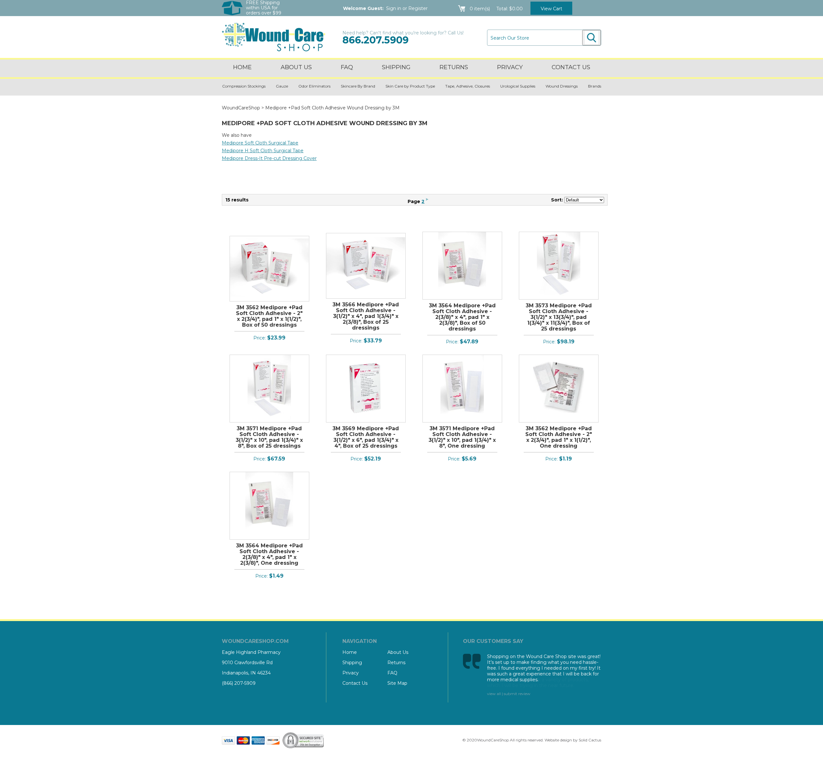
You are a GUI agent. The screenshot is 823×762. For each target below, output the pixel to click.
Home (242, 67)
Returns (453, 67)
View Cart (551, 9)
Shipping (396, 67)
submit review (517, 693)
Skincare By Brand (358, 86)
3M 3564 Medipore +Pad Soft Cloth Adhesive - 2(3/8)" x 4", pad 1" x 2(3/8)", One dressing (269, 554)
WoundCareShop (241, 108)
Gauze (282, 86)
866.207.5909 (375, 40)
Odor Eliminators (314, 86)
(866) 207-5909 (239, 683)
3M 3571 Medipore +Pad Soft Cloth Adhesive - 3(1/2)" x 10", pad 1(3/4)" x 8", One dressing (462, 437)
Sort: (557, 200)
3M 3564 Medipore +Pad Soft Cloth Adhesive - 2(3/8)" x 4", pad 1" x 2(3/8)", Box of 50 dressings (462, 317)
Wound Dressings (562, 86)
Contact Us (354, 683)
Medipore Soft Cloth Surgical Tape (260, 143)
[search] (591, 37)
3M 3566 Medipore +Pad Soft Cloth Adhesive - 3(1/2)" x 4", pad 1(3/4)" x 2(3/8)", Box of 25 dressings (365, 316)
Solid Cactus (590, 740)
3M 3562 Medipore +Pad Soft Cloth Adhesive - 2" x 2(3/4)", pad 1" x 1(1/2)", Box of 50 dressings (269, 316)
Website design (558, 740)
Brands (594, 86)
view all (494, 693)
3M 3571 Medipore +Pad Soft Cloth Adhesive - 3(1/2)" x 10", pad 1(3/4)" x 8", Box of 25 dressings (269, 437)
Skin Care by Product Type (410, 86)
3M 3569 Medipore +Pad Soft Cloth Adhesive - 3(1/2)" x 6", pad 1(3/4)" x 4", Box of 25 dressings (365, 437)
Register (418, 8)
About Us (296, 67)
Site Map (397, 683)
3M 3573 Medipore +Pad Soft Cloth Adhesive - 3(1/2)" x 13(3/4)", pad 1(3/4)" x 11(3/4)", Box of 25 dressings (559, 317)
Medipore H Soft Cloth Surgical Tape (262, 150)
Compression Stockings (244, 86)
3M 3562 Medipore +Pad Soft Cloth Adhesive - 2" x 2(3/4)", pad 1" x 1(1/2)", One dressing (558, 437)
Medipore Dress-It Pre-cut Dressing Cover (269, 158)
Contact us (571, 67)
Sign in (393, 8)
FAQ (347, 67)
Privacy (510, 67)
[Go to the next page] (427, 201)
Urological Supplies (517, 86)
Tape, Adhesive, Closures (467, 86)
